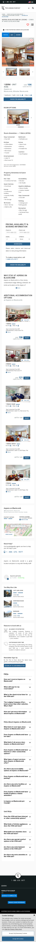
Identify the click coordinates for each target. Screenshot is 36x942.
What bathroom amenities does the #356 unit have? (15, 832)
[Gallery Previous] (3, 71)
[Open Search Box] (33, 8)
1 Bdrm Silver (11, 444)
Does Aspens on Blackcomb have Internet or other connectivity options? (16, 751)
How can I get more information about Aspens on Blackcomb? (15, 712)
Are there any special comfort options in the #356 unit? (15, 840)
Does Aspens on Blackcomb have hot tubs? (16, 735)
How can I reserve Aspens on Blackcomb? (14, 680)
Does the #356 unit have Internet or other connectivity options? (16, 817)
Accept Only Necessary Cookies (18, 933)
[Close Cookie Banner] (34, 915)
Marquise (16, 611)
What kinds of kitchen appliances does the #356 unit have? (16, 825)
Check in (8, 230)
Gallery (26, 320)
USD (32, 2)
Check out (22, 230)
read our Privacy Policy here (13, 929)
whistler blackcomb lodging (11, 15)
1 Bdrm (8, 324)
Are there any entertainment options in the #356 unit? (14, 848)
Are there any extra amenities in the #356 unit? (15, 855)
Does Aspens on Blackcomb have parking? (16, 777)
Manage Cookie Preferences (17, 902)
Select (27, 338)
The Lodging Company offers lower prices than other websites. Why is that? (16, 704)
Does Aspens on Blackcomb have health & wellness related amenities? (16, 793)
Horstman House (18, 601)
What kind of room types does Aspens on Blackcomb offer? (15, 728)
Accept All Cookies (18, 939)
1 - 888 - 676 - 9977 (18, 880)
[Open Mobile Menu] (28, 8)
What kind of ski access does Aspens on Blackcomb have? (14, 743)
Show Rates (18, 244)
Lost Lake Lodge (18, 590)
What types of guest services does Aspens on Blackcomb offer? (14, 761)
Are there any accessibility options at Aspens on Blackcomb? (16, 770)
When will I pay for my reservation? (11, 688)
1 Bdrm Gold (10, 404)
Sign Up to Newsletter (9, 895)
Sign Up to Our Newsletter (15, 665)
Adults (8, 237)
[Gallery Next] (32, 71)
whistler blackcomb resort (15, 14)
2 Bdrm (8, 364)
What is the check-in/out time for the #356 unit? (16, 695)
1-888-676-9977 (12, 259)
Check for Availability (18, 99)
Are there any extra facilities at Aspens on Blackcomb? (15, 785)
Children (21, 237)
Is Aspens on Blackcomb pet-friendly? (14, 802)
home (3, 14)
